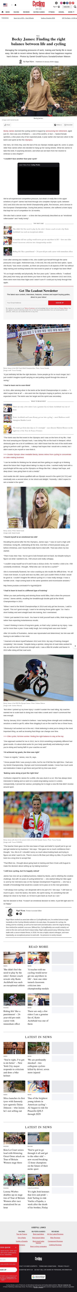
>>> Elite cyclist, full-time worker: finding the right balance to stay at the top (33, 736)
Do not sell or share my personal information (53, 1270)
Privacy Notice (63, 308)
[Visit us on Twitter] (64, 3)
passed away (52, 930)
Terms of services (29, 308)
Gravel (61, 12)
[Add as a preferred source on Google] (38, 1277)
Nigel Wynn (30, 61)
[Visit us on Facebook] (67, 3)
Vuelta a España (22, 1241)
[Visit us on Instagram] (61, 3)
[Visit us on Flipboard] (73, 3)
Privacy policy (63, 1266)
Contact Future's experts (26, 1266)
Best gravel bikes (38, 1238)
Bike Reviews (55, 1238)
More (70, 12)
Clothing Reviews (55, 1245)
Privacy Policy (10, 1277)
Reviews (26, 12)
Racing (16, 12)
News (8, 12)
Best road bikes (38, 1234)
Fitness (52, 12)
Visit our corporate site (64, 1285)
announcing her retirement (56, 131)
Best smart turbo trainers (38, 1242)
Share (8, 125)
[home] (3, 12)
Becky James (9, 131)
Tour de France (21, 1234)
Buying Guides (39, 12)
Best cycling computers (38, 1246)
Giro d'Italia (22, 1238)
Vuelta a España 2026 (48, 18)
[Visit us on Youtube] (70, 3)
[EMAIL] (21, 914)
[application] (39, 178)
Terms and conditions (47, 1266)
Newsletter (70, 125)
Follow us (59, 125)
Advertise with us (26, 1270)
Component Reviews (55, 1241)
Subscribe (66, 7)
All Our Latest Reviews (55, 1234)
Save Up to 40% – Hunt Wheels (24, 18)
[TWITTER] (17, 914)
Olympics (28, 140)
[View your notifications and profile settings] (15, 5)
